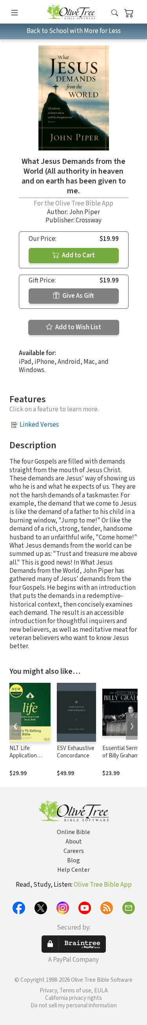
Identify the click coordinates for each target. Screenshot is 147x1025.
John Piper (84, 212)
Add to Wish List (77, 327)
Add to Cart (78, 255)
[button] (114, 13)
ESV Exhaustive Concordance (75, 752)
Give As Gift (77, 296)
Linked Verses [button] (39, 424)
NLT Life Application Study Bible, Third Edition (25, 759)
